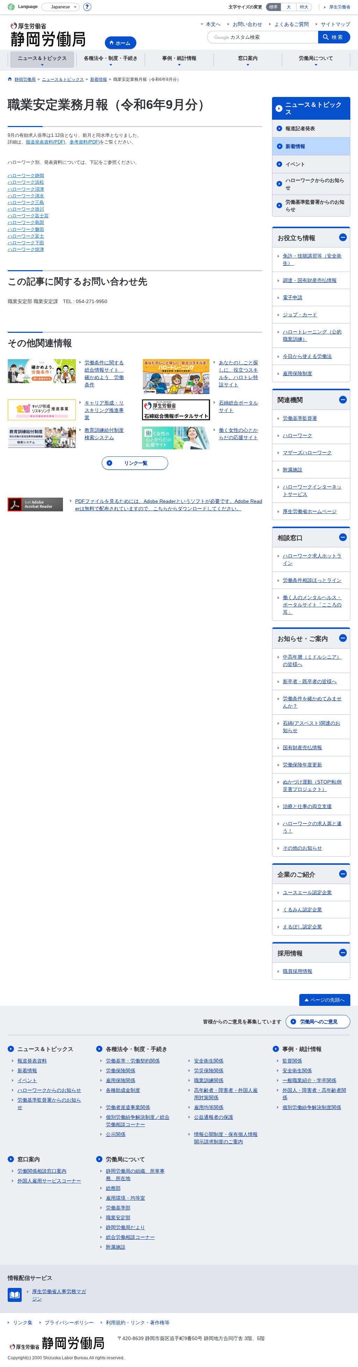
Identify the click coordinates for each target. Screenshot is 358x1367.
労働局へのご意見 (318, 1021)
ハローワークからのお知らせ (315, 183)
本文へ (213, 24)
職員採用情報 (297, 971)
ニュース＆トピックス (313, 108)
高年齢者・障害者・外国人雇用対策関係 (226, 1093)
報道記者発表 (300, 128)
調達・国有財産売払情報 (310, 280)
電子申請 (292, 297)
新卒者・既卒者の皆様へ (310, 681)
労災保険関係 (208, 1070)
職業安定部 (118, 1217)
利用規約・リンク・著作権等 (138, 1322)
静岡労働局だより (125, 1227)
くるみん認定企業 (302, 909)
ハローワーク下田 (26, 242)
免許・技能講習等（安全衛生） (312, 259)
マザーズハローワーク (307, 452)
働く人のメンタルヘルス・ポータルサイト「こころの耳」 (312, 605)
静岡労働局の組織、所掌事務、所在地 (135, 1174)
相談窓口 (290, 537)
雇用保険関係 (120, 1080)
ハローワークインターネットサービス (312, 490)
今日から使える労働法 (307, 356)
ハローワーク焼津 (26, 249)
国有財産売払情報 (302, 747)
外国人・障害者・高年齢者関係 (314, 1093)
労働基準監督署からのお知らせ (315, 205)
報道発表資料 (32, 1061)
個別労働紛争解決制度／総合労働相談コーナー (138, 1120)
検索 (338, 37)
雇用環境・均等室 (125, 1198)
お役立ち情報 (296, 237)
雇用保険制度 (297, 373)
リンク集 (23, 1322)
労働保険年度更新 (302, 764)
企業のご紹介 (296, 874)
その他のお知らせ (302, 848)
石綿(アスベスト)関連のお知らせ (311, 726)
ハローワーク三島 (26, 202)
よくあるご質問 (291, 24)
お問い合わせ (247, 24)
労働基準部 (118, 1208)
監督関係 (292, 1061)
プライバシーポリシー (69, 1322)
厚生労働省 (339, 7)
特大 (304, 7)
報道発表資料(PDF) (45, 142)
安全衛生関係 (208, 1061)
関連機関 (290, 400)
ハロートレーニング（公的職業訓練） (312, 335)
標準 (273, 7)
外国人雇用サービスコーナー (49, 1181)
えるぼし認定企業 (302, 927)
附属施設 (292, 469)
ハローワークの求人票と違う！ (312, 827)
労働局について (125, 1159)
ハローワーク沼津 (26, 189)
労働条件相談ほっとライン (312, 580)
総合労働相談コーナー (130, 1237)
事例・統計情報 (302, 1049)
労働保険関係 (120, 1070)
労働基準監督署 (300, 418)
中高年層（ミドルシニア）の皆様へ (312, 660)
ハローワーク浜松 (26, 182)
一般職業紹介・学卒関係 (309, 1080)
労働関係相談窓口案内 (41, 1171)
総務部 (113, 1188)
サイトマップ (335, 24)
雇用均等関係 (208, 1107)
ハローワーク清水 (26, 195)
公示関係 (116, 1134)
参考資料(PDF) (85, 142)
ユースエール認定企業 (307, 892)
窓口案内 (28, 1159)
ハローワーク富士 (26, 236)
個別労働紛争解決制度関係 (311, 1107)
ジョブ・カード (300, 314)
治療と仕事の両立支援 (307, 806)
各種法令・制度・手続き (136, 1049)
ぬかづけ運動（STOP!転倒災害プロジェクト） (312, 785)
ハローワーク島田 (26, 222)
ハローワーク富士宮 (28, 215)
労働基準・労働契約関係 (133, 1061)
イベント (295, 164)
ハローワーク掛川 (26, 209)
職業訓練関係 (208, 1080)
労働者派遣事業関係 (128, 1107)
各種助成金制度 (123, 1090)
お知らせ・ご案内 (303, 638)
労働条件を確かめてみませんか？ (312, 702)
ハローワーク (297, 435)
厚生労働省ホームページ (310, 511)
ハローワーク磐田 (26, 229)
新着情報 (295, 146)
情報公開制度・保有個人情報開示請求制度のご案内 (226, 1137)
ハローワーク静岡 (26, 175)
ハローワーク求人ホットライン (312, 559)
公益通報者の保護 (213, 1117)
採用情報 (290, 953)
